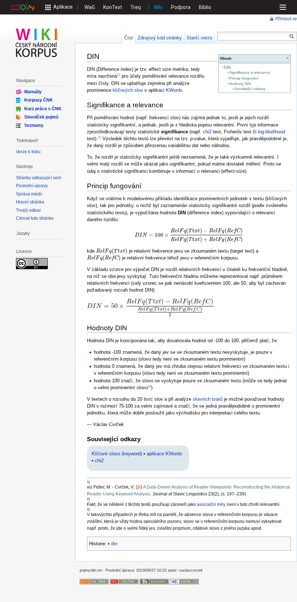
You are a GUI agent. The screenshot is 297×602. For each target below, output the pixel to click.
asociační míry (211, 504)
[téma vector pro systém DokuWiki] (124, 581)
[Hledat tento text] (291, 36)
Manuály (33, 91)
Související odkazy (249, 89)
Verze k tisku (28, 151)
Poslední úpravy (32, 185)
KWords (174, 90)
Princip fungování (244, 78)
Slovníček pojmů (41, 117)
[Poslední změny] (94, 581)
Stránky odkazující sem (38, 177)
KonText (112, 7)
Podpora (181, 7)
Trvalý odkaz (28, 210)
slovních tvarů (207, 399)
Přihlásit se (286, 18)
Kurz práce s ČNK (43, 108)
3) (149, 386)
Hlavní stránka (30, 202)
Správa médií (29, 194)
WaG (89, 7)
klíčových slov (128, 90)
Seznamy (33, 125)
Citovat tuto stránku (35, 218)
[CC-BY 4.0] (32, 263)
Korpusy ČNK (38, 100)
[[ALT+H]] (36, 42)
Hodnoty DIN (240, 84)
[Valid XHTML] (184, 581)
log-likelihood (271, 131)
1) (118, 75)
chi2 (207, 131)
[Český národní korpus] (22, 7)
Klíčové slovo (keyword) (117, 453)
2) (99, 137)
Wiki (158, 7)
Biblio (205, 7)
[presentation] (189, 235)
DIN (227, 67)
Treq (135, 7)
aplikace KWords (164, 453)
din (114, 543)
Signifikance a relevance (249, 72)
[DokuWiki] (154, 581)
